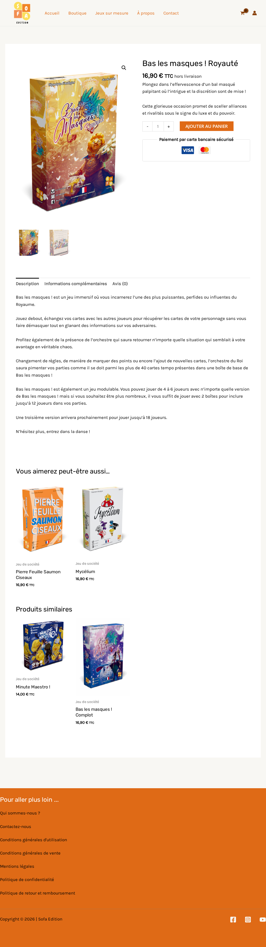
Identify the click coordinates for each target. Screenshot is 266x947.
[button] (124, 68)
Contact (171, 13)
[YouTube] (263, 919)
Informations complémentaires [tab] (75, 283)
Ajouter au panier (206, 126)
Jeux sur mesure (111, 13)
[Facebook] (233, 919)
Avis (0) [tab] (120, 283)
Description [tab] (27, 283)
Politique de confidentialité (27, 879)
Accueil (52, 13)
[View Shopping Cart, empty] (242, 13)
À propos (146, 13)
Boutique (77, 13)
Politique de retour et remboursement (37, 893)
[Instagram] (248, 919)
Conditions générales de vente (30, 853)
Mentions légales (17, 866)
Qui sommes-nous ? (20, 813)
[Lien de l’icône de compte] (254, 13)
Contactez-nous (15, 826)
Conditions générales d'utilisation (33, 839)
